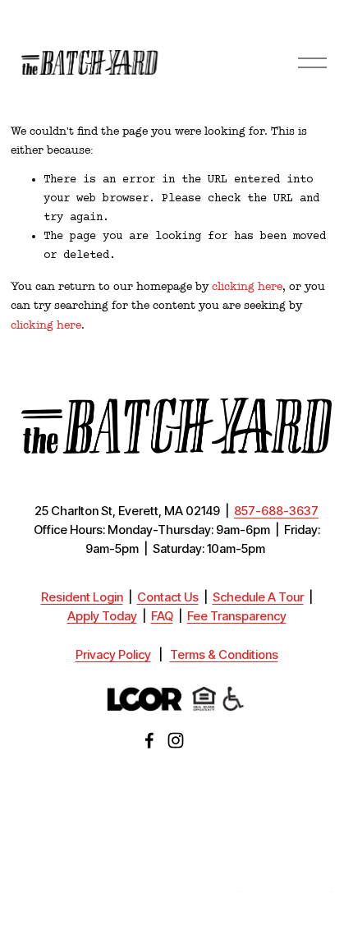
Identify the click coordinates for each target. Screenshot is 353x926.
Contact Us (168, 598)
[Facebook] (149, 740)
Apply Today (102, 616)
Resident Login (82, 598)
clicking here (247, 286)
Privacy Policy (113, 655)
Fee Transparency (237, 616)
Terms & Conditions (224, 655)
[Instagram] (175, 740)
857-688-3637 (276, 511)
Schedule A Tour (258, 598)
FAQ (162, 616)
